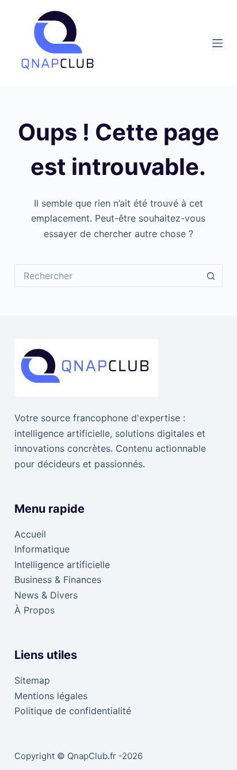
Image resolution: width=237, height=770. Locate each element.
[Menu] (217, 43)
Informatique (42, 549)
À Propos (34, 610)
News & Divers (46, 595)
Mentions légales (50, 696)
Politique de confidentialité (72, 710)
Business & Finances (57, 579)
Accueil (30, 534)
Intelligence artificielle (62, 564)
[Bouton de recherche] (211, 275)
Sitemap (32, 680)
